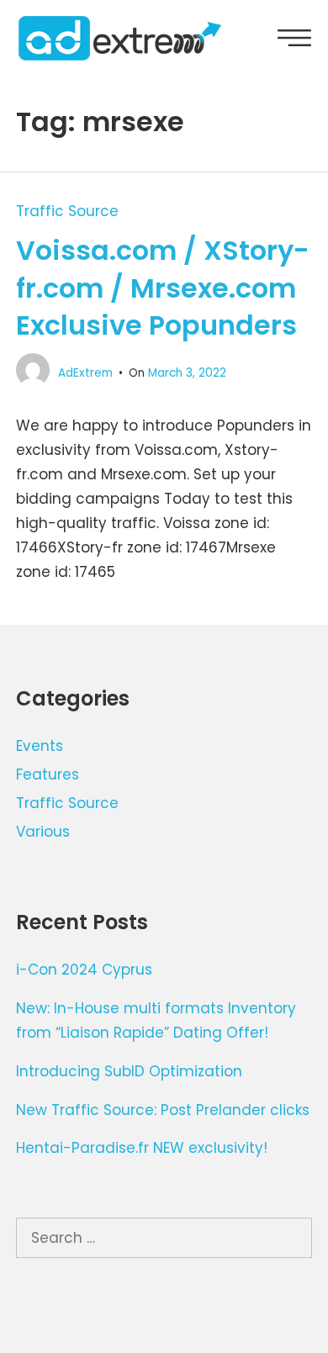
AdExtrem (85, 373)
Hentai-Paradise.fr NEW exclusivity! (141, 1148)
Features (47, 774)
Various (43, 832)
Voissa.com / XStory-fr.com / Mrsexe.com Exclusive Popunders (162, 288)
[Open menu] (294, 41)
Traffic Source (67, 211)
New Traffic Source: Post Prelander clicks (162, 1110)
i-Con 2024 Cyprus (84, 969)
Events (39, 746)
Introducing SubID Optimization (129, 1071)
